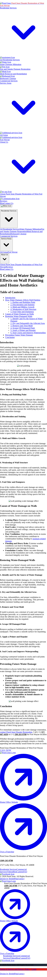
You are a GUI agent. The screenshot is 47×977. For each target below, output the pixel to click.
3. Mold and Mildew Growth (22, 307)
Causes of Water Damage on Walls (19, 314)
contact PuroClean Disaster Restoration (16, 732)
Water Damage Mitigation (30, 229)
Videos (10, 872)
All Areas (4, 252)
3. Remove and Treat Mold (21, 326)
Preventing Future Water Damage (19, 335)
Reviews (9, 267)
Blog (2, 203)
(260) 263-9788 (6, 860)
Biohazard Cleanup (18, 234)
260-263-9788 (21, 734)
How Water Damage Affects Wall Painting (22, 300)
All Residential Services (10, 229)
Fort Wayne (12, 252)
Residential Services (8, 869)
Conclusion (10, 337)
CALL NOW (5, 750)
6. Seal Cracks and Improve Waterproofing (28, 333)
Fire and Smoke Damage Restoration (22, 230)
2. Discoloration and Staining (22, 305)
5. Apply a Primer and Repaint (23, 330)
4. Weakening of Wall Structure (23, 309)
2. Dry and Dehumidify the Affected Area (27, 323)
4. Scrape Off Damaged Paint (22, 328)
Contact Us (8, 203)
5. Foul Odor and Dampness (22, 312)
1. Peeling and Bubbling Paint (22, 302)
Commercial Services (8, 81)
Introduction (10, 298)
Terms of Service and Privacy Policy (15, 969)
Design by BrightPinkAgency (12, 879)
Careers (20, 872)
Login (33, 969)
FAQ (25, 872)
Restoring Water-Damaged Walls (18, 316)
